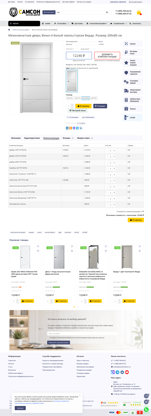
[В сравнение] (38, 250)
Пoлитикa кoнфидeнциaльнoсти (48, 2)
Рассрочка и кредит (84, 2)
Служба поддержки (51, 356)
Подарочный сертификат (52, 367)
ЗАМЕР (47, 23)
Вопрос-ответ (84, 138)
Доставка (11, 2)
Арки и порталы (83, 360)
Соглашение (29, 2)
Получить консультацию (59, 342)
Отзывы (68, 138)
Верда (101, 41)
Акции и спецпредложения (52, 360)
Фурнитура (81, 376)
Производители (48, 370)
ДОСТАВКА (79, 23)
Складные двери (83, 373)
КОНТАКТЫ (137, 23)
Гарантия (12, 360)
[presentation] (10, 274)
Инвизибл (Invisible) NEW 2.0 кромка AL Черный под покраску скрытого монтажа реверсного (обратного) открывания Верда (93, 275)
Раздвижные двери (84, 370)
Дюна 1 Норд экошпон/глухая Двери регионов (57, 273)
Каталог (80, 356)
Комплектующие (51, 138)
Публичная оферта (15, 373)
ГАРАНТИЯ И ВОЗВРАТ (98, 23)
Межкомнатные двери (21, 30)
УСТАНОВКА (61, 23)
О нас (10, 367)
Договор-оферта (68, 2)
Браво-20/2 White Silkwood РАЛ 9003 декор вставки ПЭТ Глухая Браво (24, 274)
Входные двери (83, 364)
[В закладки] (38, 246)
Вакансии (12, 370)
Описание (16, 138)
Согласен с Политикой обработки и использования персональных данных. (77, 338)
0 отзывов (81, 123)
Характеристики (32, 138)
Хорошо (20, 408)
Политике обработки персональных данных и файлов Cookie (42, 402)
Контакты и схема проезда (52, 364)
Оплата (20, 2)
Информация (14, 356)
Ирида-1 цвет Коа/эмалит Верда (126, 272)
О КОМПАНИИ (118, 23)
